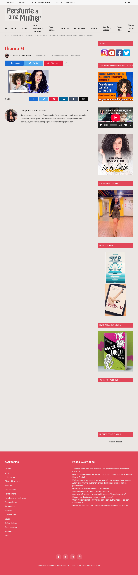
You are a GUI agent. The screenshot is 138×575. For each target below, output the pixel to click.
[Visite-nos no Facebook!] (119, 55)
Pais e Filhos (120, 28)
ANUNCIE (10, 3)
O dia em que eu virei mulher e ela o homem (90, 488)
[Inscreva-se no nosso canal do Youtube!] (111, 55)
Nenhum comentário (60, 56)
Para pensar (52, 28)
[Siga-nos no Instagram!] (104, 55)
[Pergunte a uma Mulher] (23, 15)
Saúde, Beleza (106, 28)
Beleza (8, 469)
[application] (115, 117)
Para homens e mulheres (37, 28)
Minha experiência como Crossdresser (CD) (90, 491)
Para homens (10, 494)
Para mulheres (11, 502)
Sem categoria (11, 527)
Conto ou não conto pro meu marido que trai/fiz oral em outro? (99, 494)
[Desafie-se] (115, 315)
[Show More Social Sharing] (66, 63)
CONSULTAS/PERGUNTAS (40, 3)
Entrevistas (79, 28)
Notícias (65, 28)
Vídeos (94, 28)
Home (13, 28)
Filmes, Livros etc (131, 28)
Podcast (8, 510)
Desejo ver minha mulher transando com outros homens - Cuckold (100, 505)
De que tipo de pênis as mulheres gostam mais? (92, 497)
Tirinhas (8, 531)
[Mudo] (125, 125)
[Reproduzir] (101, 125)
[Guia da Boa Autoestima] (115, 282)
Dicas (24, 28)
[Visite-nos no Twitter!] (126, 55)
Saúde (7, 519)
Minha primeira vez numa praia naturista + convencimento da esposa (101, 480)
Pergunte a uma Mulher (22, 56)
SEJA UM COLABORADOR (65, 3)
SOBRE (22, 3)
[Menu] (6, 28)
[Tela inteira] (129, 125)
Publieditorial (10, 515)
